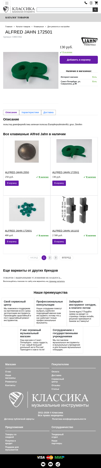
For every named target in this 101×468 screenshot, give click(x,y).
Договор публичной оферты (19, 419)
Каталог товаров (17, 17)
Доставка (56, 375)
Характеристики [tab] (30, 112)
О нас (8, 372)
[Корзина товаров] (96, 3)
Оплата (55, 372)
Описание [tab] (11, 112)
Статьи (55, 389)
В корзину (12, 183)
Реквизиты (11, 382)
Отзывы (56, 385)
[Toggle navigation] (7, 3)
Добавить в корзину (79, 59)
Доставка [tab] (48, 112)
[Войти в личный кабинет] (90, 3)
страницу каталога (57, 281)
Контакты (10, 385)
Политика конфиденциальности (69, 419)
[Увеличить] (30, 70)
